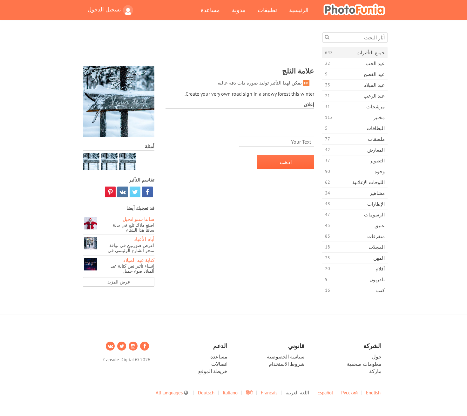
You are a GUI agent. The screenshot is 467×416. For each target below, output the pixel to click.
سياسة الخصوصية (285, 356)
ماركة (375, 371)
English (373, 393)
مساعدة (210, 10)
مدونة (239, 10)
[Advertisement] (198, 46)
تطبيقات (267, 10)
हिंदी (249, 393)
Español (325, 393)
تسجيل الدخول (104, 9)
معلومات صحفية (364, 364)
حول (377, 356)
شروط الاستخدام (286, 364)
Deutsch (206, 393)
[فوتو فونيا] (354, 9)
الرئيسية (298, 10)
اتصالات (219, 364)
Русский (349, 393)
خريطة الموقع (212, 371)
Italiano (230, 393)
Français (269, 393)
